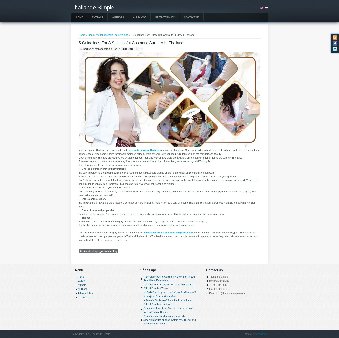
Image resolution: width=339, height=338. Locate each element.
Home (79, 17)
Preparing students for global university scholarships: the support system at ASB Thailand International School (169, 320)
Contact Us (191, 17)
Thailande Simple (92, 7)
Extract (97, 17)
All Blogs (139, 17)
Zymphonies (261, 334)
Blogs (91, 35)
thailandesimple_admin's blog (112, 35)
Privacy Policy (165, 17)
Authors (118, 17)
